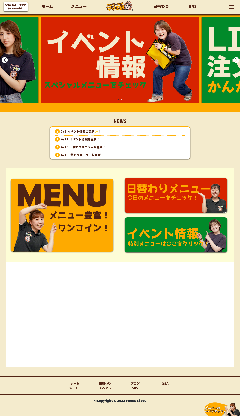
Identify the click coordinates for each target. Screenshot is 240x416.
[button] (118, 99)
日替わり (105, 383)
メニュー (75, 388)
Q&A (165, 383)
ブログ (135, 383)
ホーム (75, 383)
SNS (135, 388)
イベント (105, 388)
